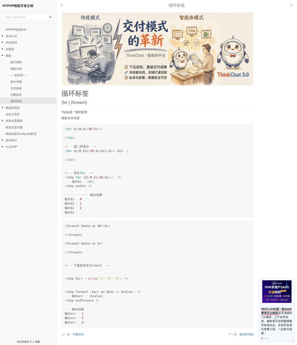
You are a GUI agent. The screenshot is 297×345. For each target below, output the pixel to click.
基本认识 (11, 36)
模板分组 (16, 69)
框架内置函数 (14, 120)
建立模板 (16, 62)
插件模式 (11, 140)
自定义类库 (13, 114)
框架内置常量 (14, 127)
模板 (8, 55)
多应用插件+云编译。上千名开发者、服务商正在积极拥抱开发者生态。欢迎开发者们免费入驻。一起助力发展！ (276, 321)
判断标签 (16, 94)
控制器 (10, 49)
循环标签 (16, 101)
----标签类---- (19, 75)
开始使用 (11, 42)
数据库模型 (13, 108)
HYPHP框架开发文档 (17, 5)
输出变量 (16, 81)
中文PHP (11, 147)
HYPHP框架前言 (16, 29)
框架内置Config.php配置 (21, 134)
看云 (31, 341)
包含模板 (16, 88)
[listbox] (291, 5)
